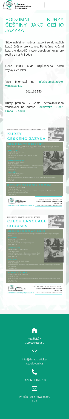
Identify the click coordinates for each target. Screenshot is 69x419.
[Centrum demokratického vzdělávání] (18, 5)
